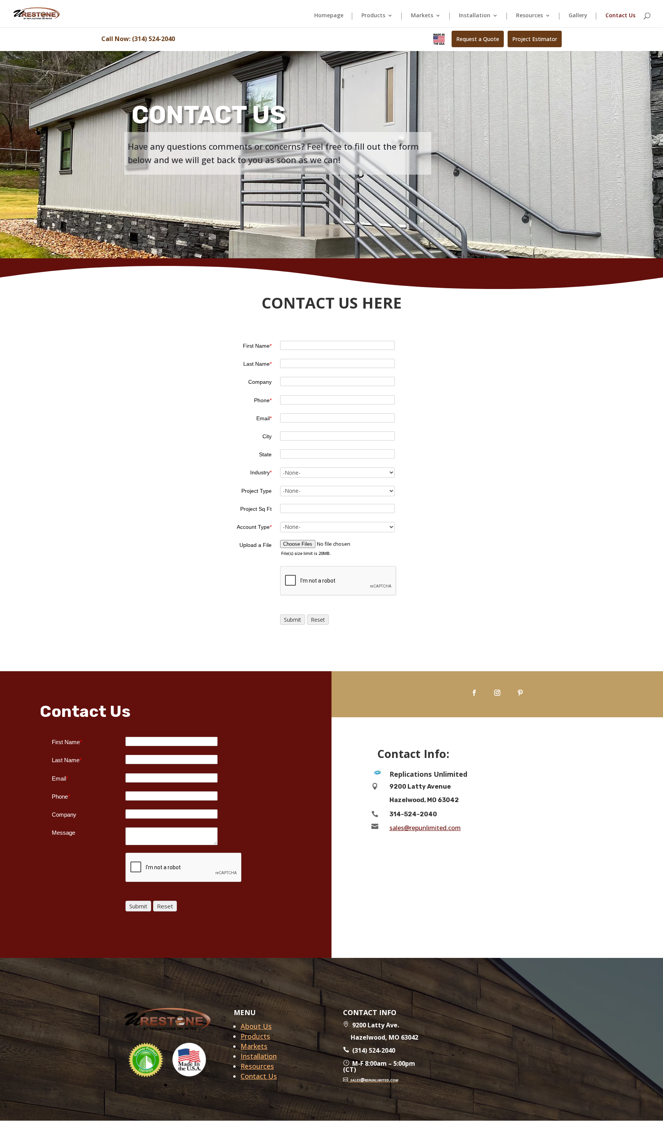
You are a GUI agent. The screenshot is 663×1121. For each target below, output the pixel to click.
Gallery (578, 16)
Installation (474, 16)
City (267, 436)
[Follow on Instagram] (497, 693)
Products (373, 16)
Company (260, 382)
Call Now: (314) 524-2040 (138, 39)
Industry (261, 472)
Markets (422, 16)
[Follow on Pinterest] (520, 693)
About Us (256, 1026)
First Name (257, 346)
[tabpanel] (146, 1059)
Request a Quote (477, 39)
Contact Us (620, 16)
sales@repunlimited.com (425, 828)
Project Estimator (534, 39)
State (265, 454)
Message (63, 832)
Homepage (328, 16)
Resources (529, 16)
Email (264, 418)
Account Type (254, 527)
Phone (263, 400)
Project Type (256, 491)
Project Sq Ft (256, 509)
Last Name (257, 364)
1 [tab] (165, 1085)
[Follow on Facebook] (474, 693)
